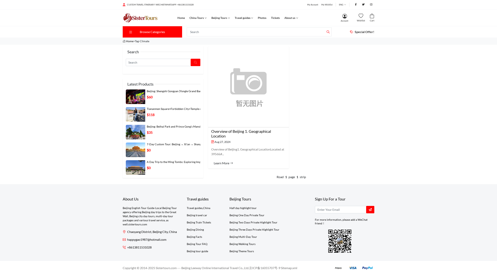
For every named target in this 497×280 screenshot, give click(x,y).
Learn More (222, 163)
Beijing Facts (194, 236)
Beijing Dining (195, 229)
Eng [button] (341, 4)
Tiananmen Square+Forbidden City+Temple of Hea (177, 108)
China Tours (196, 17)
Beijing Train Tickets (199, 222)
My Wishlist (327, 4)
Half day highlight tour (243, 208)
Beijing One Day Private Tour (246, 215)
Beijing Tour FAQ (197, 244)
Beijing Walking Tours (242, 244)
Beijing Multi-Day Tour (243, 236)
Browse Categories (152, 32)
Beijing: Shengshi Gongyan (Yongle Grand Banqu (175, 91)
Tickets (275, 17)
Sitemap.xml (289, 268)
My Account (312, 4)
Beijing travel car (197, 215)
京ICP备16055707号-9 (264, 268)
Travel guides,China (198, 208)
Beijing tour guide (197, 251)
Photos (262, 17)
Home (181, 17)
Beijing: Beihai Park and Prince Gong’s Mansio (174, 126)
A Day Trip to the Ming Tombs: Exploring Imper (175, 162)
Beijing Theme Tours (241, 251)
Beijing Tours (219, 17)
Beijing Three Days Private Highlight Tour (254, 229)
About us (289, 17)
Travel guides (242, 17)
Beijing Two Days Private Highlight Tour (253, 222)
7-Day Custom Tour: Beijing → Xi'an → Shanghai (176, 144)
